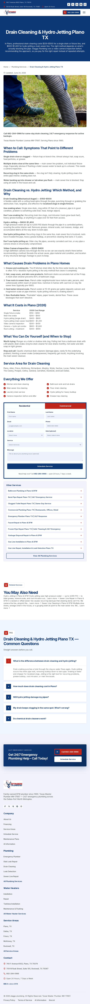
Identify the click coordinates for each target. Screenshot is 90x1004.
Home (6, 67)
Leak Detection (10, 871)
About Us (7, 819)
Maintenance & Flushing (13, 909)
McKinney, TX (9, 941)
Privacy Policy (9, 1000)
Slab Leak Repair (10, 861)
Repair (6, 899)
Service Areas (9, 829)
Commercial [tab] (65, 406)
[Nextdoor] (72, 4)
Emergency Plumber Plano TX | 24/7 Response (27, 516)
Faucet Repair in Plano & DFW (20, 523)
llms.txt (52, 1000)
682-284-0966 (73, 12)
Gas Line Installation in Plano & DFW (23, 542)
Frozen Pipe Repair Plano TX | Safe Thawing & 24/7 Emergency (34, 529)
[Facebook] (68, 4)
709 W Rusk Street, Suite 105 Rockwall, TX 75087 (23, 6)
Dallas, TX (8, 931)
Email (9, 421)
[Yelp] (76, 4)
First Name (11, 412)
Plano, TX (8, 926)
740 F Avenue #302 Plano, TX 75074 (18, 2)
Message (10, 450)
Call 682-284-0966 (69, 752)
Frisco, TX (8, 936)
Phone (48, 421)
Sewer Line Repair (11, 876)
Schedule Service (45, 466)
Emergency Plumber (12, 857)
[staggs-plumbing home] (13, 786)
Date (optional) (51, 431)
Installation (8, 894)
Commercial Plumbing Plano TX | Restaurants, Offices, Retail (33, 510)
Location (10, 431)
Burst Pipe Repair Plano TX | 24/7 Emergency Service (30, 497)
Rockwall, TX (9, 946)
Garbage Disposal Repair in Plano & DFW (25, 535)
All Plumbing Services (13, 881)
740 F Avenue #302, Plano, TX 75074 (22, 964)
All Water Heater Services (15, 914)
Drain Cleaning (10, 866)
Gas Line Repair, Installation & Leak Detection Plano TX (30, 548)
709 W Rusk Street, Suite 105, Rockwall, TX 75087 (27, 969)
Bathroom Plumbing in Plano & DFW (22, 491)
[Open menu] (84, 12)
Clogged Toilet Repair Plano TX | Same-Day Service (29, 503)
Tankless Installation (12, 904)
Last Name (49, 412)
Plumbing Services (19, 67)
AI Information (9, 844)
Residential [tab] (24, 406)
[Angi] (85, 4)
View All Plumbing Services (45, 556)
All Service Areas (11, 951)
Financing (7, 824)
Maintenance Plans (11, 839)
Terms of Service (25, 1000)
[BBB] (80, 4)
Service (10, 440)
